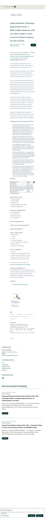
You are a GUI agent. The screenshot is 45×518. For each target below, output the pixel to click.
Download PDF (5, 364)
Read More (5, 413)
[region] (22, 513)
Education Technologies (29, 314)
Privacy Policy (4, 513)
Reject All (39, 515)
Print (3, 362)
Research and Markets (14, 45)
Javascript (4, 370)
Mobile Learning (13, 318)
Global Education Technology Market (20, 284)
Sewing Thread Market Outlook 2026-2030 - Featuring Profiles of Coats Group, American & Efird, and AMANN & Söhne (22, 426)
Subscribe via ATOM (6, 368)
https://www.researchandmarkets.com (10, 355)
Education (12, 314)
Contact (11, 338)
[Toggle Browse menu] (40, 6)
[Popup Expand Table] (34, 182)
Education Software (19, 314)
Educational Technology (15, 316)
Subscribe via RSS (6, 366)
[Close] (43, 510)
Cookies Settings (5, 515)
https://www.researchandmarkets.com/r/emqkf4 (20, 264)
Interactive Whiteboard (24, 316)
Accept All (32, 515)
